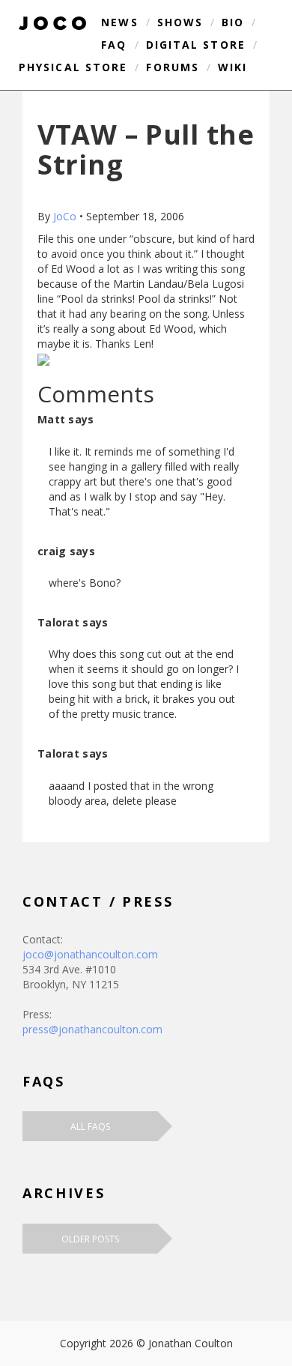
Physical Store (73, 67)
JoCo (64, 216)
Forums (172, 67)
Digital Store (196, 44)
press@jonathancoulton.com (92, 1029)
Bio (233, 22)
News (119, 22)
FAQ (114, 44)
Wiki (232, 67)
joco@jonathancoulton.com (90, 954)
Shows (180, 22)
